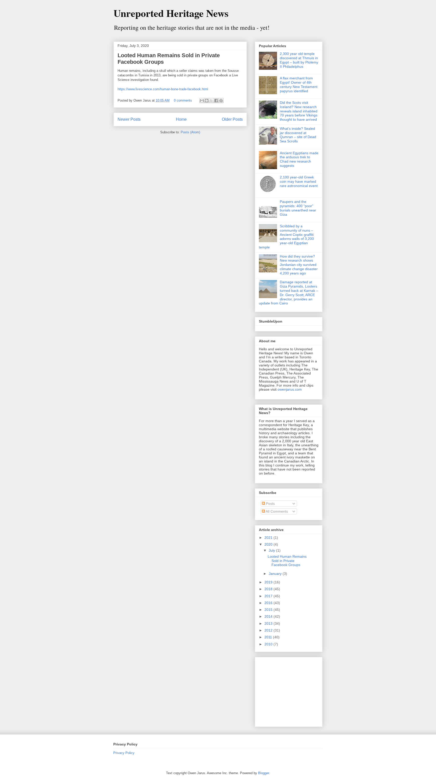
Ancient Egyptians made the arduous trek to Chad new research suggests (299, 159)
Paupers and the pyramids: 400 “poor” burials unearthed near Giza (298, 208)
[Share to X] (211, 100)
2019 (269, 582)
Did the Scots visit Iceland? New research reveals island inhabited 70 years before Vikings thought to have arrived (298, 111)
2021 (269, 538)
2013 (269, 623)
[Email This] (201, 100)
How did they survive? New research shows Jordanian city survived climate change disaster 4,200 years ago (299, 264)
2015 (269, 610)
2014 (269, 616)
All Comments (276, 511)
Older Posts (232, 119)
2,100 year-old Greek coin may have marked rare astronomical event (299, 181)
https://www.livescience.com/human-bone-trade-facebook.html (163, 89)
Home (181, 119)
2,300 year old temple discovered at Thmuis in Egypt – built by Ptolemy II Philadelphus (299, 60)
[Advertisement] (290, 690)
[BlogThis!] (206, 100)
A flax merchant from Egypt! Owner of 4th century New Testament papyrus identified (298, 84)
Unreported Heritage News (171, 13)
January (276, 574)
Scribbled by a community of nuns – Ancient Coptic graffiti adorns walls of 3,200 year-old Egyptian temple (286, 236)
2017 (269, 596)
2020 (269, 544)
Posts (270, 504)
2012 (269, 630)
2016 (269, 603)
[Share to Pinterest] (221, 100)
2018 (269, 589)
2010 (269, 644)
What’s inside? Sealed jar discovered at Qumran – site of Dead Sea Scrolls (298, 135)
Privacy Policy (123, 753)
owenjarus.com (290, 389)
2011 (268, 637)
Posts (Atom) (190, 132)
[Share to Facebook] (216, 100)
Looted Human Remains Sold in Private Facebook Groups (287, 560)
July (272, 550)
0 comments (183, 100)
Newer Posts (129, 119)
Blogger (263, 773)
